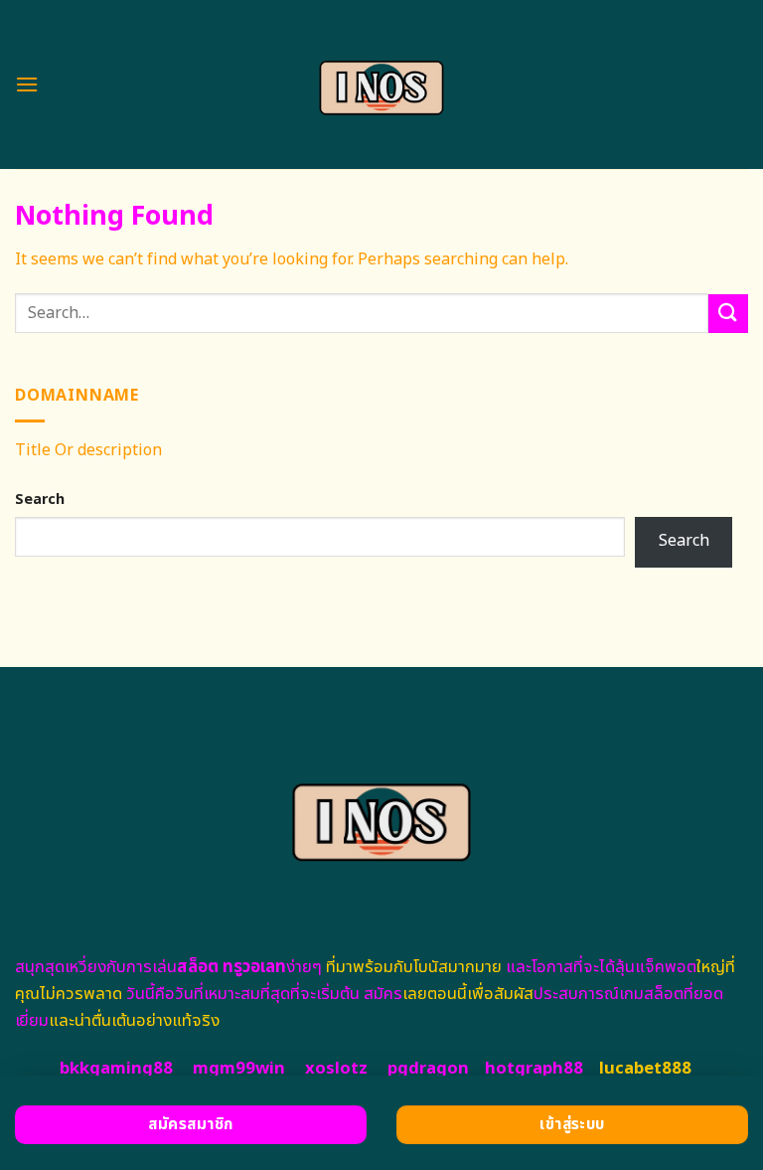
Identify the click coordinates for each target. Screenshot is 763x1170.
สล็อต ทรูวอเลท (231, 967)
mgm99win (239, 1069)
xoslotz (336, 1069)
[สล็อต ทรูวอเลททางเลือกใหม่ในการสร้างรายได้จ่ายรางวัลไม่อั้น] (382, 84)
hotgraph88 (534, 1069)
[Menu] (27, 84)
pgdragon (428, 1069)
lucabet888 (645, 1069)
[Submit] (728, 313)
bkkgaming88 (116, 1069)
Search (40, 499)
